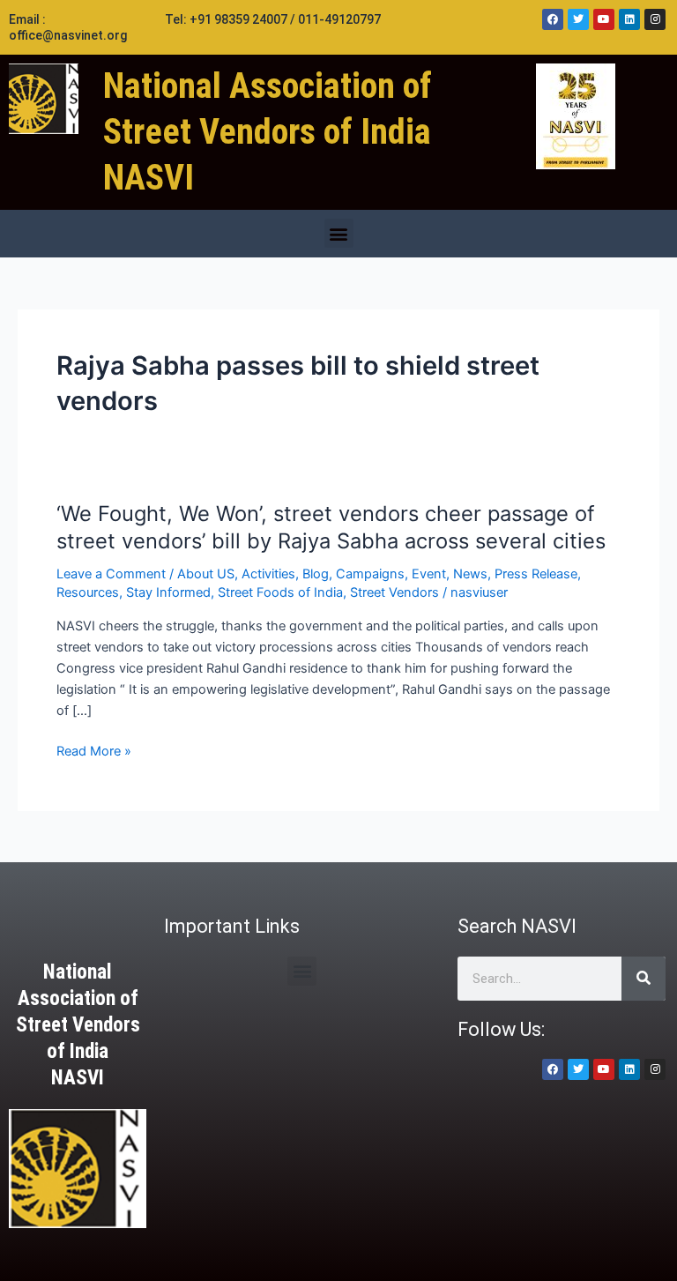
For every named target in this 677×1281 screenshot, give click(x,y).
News (470, 574)
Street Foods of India (280, 592)
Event (429, 574)
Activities (268, 574)
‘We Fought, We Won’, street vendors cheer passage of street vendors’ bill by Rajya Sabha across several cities (331, 527)
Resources (87, 592)
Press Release (536, 574)
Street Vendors (394, 592)
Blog (315, 574)
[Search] (643, 979)
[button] (338, 233)
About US (205, 574)
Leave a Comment (111, 574)
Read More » (93, 751)
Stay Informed (168, 592)
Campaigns (370, 574)
